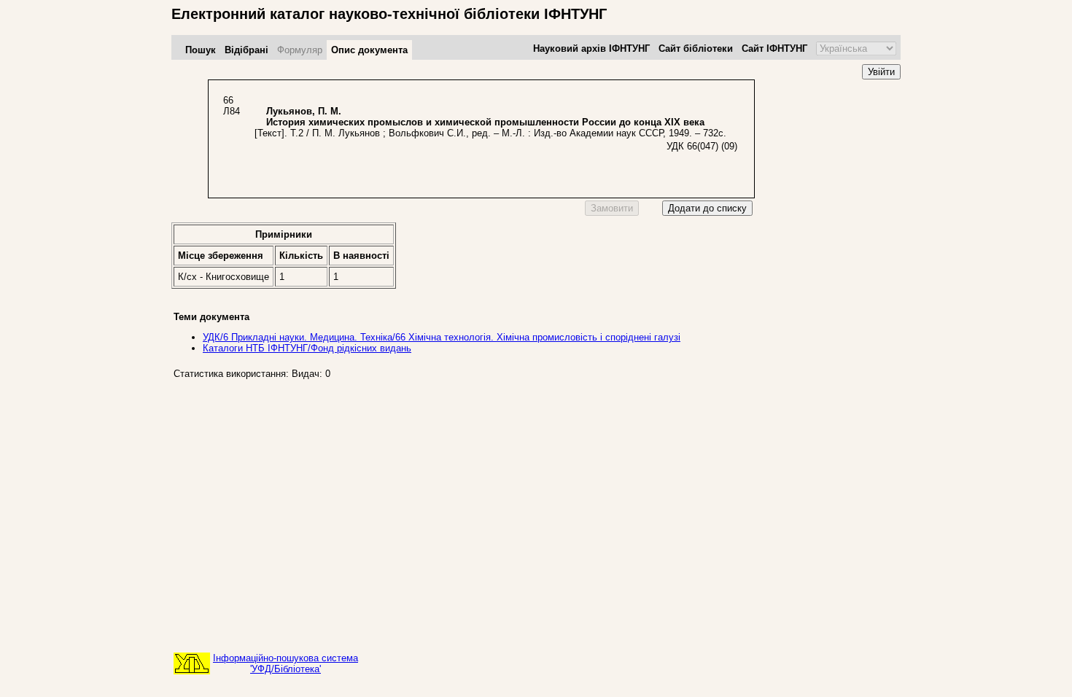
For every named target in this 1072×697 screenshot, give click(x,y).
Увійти (881, 71)
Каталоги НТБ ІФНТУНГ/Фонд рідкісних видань (307, 348)
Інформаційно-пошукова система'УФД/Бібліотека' (285, 663)
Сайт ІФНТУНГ (774, 48)
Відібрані (246, 49)
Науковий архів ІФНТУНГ (591, 48)
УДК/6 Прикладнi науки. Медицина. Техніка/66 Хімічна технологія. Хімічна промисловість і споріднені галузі (441, 337)
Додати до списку (707, 208)
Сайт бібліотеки (696, 48)
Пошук (200, 49)
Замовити (612, 208)
